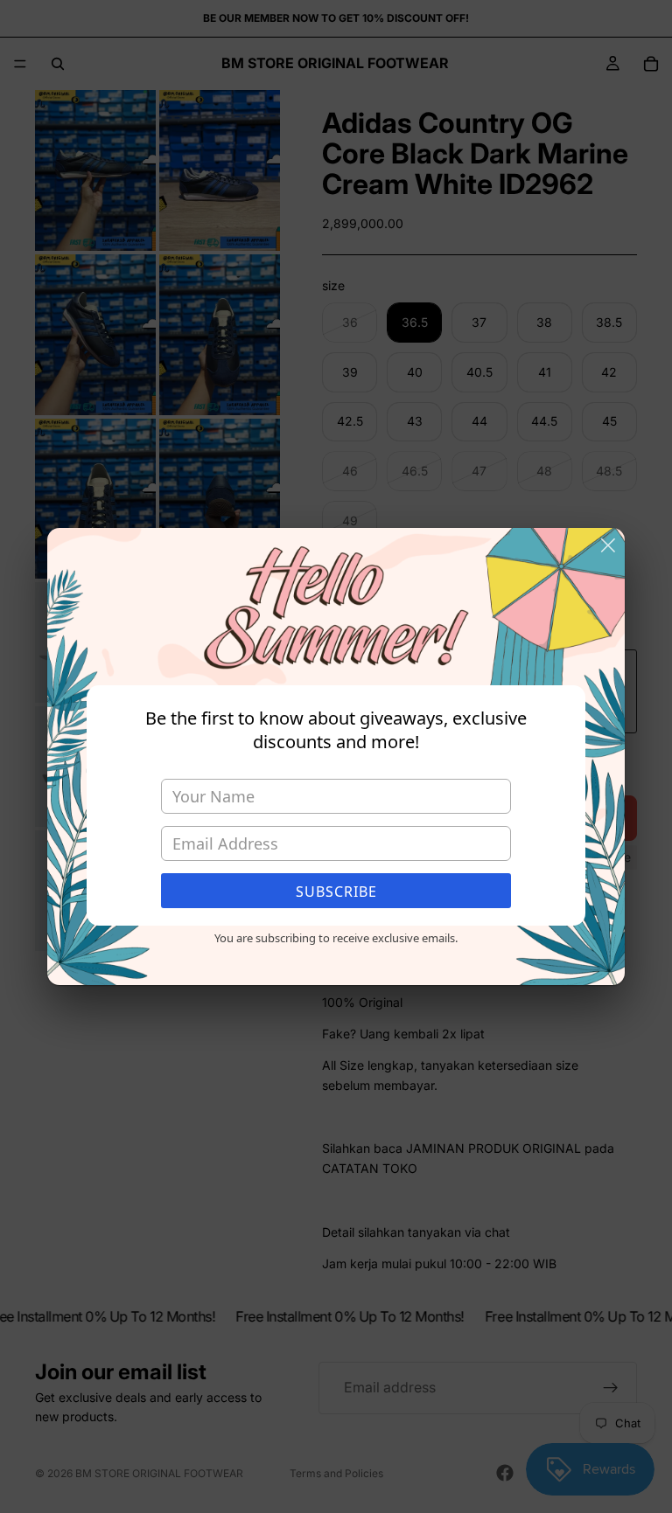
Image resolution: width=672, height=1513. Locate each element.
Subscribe (336, 891)
